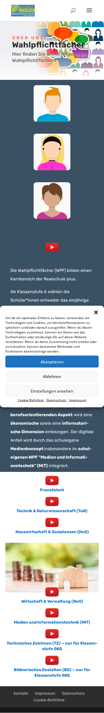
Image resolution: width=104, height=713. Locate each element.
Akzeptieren (52, 361)
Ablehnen (52, 376)
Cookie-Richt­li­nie (31, 400)
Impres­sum (77, 400)
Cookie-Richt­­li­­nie (49, 699)
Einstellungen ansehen (52, 390)
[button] (96, 312)
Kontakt (21, 693)
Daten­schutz (56, 400)
